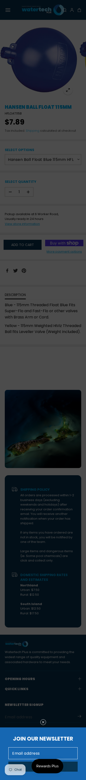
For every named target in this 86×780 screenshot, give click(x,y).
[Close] (43, 722)
